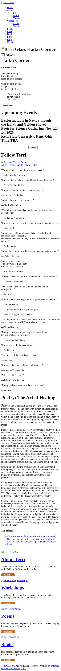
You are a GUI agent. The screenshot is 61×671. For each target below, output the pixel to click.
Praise (16, 15)
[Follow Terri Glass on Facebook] (14, 162)
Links (9, 37)
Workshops (12, 21)
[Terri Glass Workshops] (14, 580)
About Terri (13, 559)
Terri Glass (6, 665)
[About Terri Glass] (9, 552)
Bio (14, 13)
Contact (10, 42)
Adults (16, 23)
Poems (10, 29)
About (10, 10)
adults (22, 597)
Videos (16, 18)
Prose (9, 31)
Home (10, 7)
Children (17, 26)
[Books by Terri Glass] (10, 637)
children (34, 597)
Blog (9, 39)
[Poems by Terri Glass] (11, 609)
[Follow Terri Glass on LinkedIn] (19, 165)
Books (10, 34)
